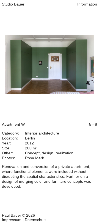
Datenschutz (35, 219)
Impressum (11, 219)
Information (87, 4)
